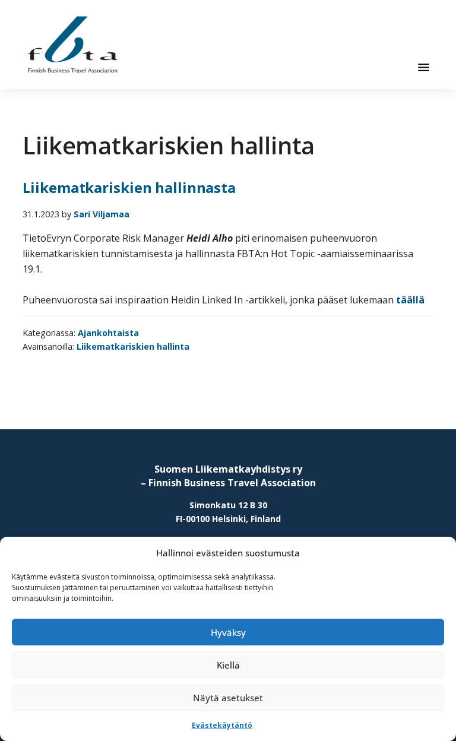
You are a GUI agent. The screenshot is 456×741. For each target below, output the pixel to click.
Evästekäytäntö (222, 725)
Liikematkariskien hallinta (133, 346)
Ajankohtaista (108, 332)
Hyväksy (228, 632)
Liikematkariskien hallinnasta (129, 187)
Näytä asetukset (228, 698)
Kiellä (228, 665)
